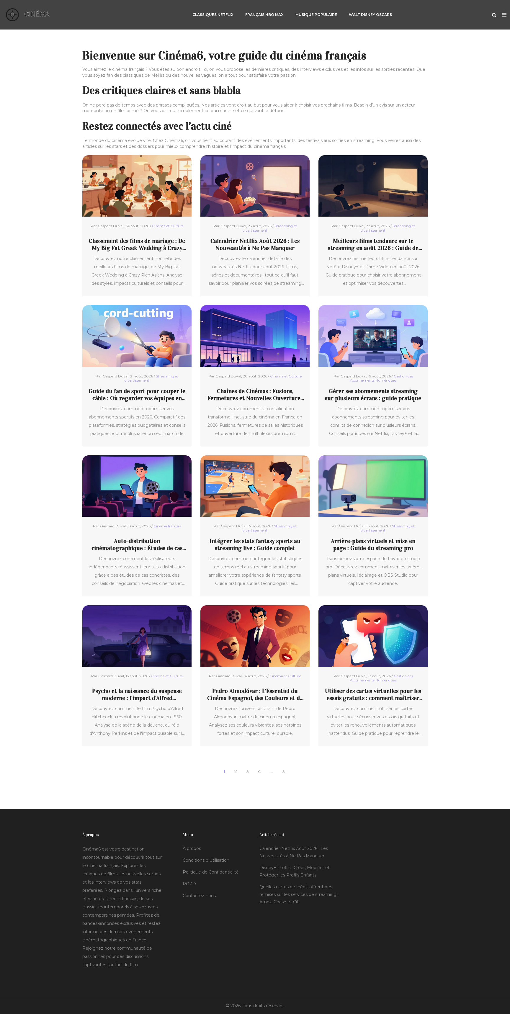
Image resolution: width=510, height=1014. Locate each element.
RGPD (189, 884)
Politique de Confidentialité (211, 872)
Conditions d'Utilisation (206, 860)
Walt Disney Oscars (370, 14)
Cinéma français (167, 526)
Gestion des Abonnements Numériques (381, 378)
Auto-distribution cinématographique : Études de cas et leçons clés (136, 544)
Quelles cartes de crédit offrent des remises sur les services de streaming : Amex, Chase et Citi (299, 894)
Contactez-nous (199, 895)
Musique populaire (316, 14)
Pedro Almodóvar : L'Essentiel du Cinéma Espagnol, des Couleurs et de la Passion (255, 694)
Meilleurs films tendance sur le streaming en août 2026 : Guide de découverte (373, 244)
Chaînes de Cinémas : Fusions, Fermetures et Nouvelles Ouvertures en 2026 (255, 394)
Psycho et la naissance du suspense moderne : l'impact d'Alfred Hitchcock (137, 694)
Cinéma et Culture (168, 226)
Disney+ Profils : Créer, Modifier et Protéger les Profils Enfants (294, 871)
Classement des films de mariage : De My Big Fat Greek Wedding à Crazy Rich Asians (137, 244)
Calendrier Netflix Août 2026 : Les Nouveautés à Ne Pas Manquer (255, 244)
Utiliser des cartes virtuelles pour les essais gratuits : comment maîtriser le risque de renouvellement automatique (373, 694)
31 (284, 771)
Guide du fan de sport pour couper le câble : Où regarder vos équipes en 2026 (137, 394)
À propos (192, 848)
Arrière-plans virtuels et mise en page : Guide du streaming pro (373, 544)
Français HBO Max (264, 14)
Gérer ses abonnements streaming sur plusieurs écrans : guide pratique (373, 394)
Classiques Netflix (212, 14)
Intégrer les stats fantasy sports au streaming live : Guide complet (255, 544)
